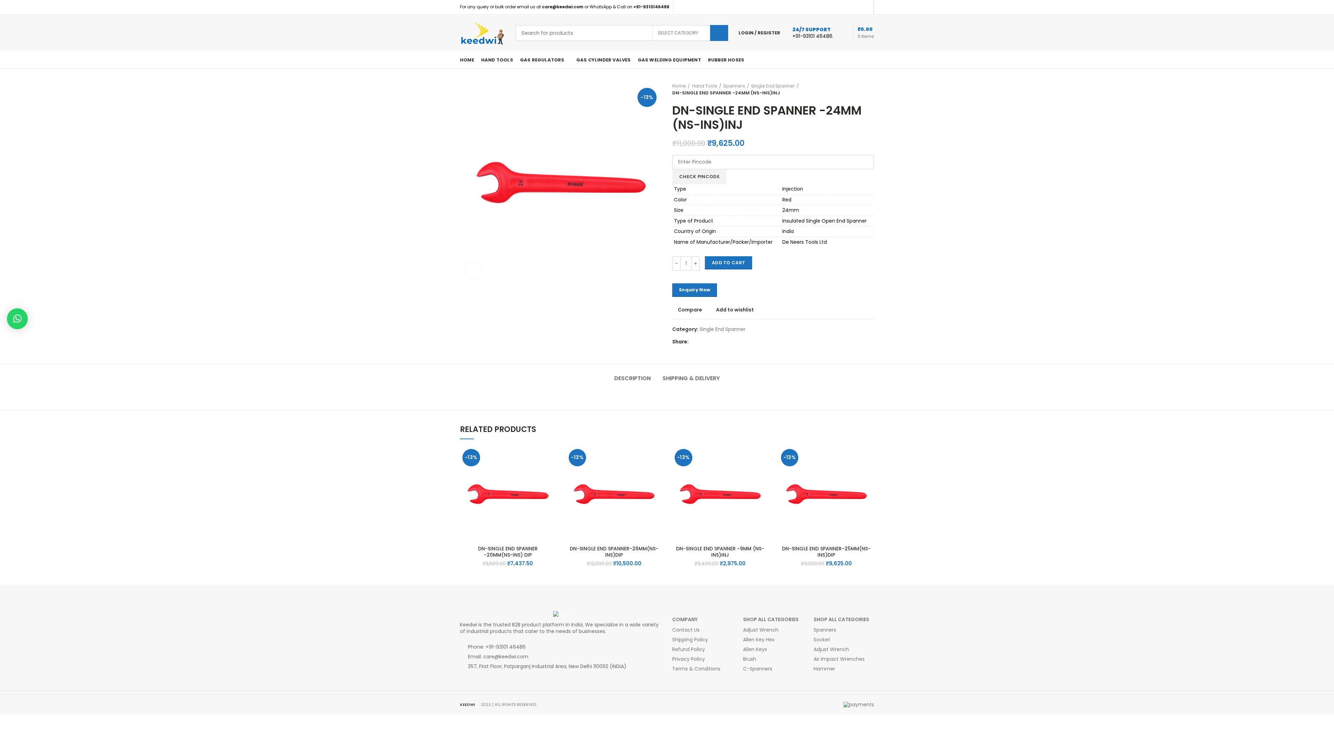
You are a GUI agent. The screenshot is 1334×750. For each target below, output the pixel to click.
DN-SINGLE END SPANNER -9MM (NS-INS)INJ (720, 551)
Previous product (863, 89)
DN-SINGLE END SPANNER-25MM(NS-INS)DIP (826, 551)
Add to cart (728, 262)
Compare (690, 309)
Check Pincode (699, 176)
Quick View (550, 489)
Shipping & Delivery (691, 378)
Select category (678, 33)
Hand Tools (704, 86)
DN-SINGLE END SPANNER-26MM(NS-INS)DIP (614, 551)
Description (632, 378)
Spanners (734, 86)
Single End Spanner (773, 86)
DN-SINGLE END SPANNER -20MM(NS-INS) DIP (508, 551)
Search (719, 33)
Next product (870, 89)
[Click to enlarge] (474, 270)
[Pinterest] (865, 7)
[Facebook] (857, 7)
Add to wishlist (735, 309)
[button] (550, 473)
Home (679, 86)
